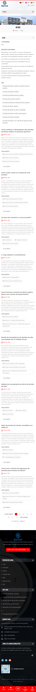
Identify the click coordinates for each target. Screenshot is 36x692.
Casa (16, 31)
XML (4, 584)
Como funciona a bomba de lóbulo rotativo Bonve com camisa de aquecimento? (17, 293)
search (32, 5)
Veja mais (6, 167)
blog (2, 44)
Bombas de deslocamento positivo (13, 95)
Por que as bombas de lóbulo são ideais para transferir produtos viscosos (15, 77)
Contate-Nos (6, 574)
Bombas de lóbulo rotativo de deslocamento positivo (16, 87)
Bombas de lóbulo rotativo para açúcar (14, 114)
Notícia (5, 571)
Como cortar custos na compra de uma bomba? (15, 174)
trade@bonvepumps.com (11, 632)
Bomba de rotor (8, 410)
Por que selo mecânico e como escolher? (16, 218)
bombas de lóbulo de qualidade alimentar (15, 597)
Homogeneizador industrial (10, 614)
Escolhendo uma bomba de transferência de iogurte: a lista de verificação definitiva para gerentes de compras (17, 72)
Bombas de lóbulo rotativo (11, 92)
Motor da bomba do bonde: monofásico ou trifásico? (17, 426)
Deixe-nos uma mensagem (16, 550)
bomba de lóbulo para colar (11, 604)
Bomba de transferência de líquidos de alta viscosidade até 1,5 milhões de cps (17, 338)
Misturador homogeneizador (11, 277)
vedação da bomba (21, 240)
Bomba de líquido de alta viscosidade (14, 110)
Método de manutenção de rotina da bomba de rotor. (17, 385)
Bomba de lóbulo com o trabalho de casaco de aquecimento (16, 325)
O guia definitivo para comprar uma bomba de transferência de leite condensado (17, 67)
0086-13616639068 (9, 635)
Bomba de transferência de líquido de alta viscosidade (15, 372)
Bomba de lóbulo (8, 414)
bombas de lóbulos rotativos (11, 594)
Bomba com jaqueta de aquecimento (14, 320)
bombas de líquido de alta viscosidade (14, 601)
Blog (4, 578)
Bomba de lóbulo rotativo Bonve (13, 281)
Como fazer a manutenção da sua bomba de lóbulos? (15, 59)
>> (16, 517)
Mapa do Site (6, 581)
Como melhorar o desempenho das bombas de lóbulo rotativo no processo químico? (17, 131)
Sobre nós (5, 568)
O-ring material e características (13, 255)
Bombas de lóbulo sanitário (11, 117)
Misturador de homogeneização (12, 607)
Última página (24, 517)
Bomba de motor (8, 450)
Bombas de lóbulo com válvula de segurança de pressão (17, 122)
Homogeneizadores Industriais (12, 457)
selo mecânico (8, 240)
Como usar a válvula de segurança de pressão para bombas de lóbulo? (15, 469)
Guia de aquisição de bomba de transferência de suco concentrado (15, 63)
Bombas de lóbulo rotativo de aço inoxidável (16, 453)
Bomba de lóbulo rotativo (10, 106)
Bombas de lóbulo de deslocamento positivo (16, 103)
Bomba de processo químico (11, 99)
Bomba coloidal (21, 410)
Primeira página (9, 514)
